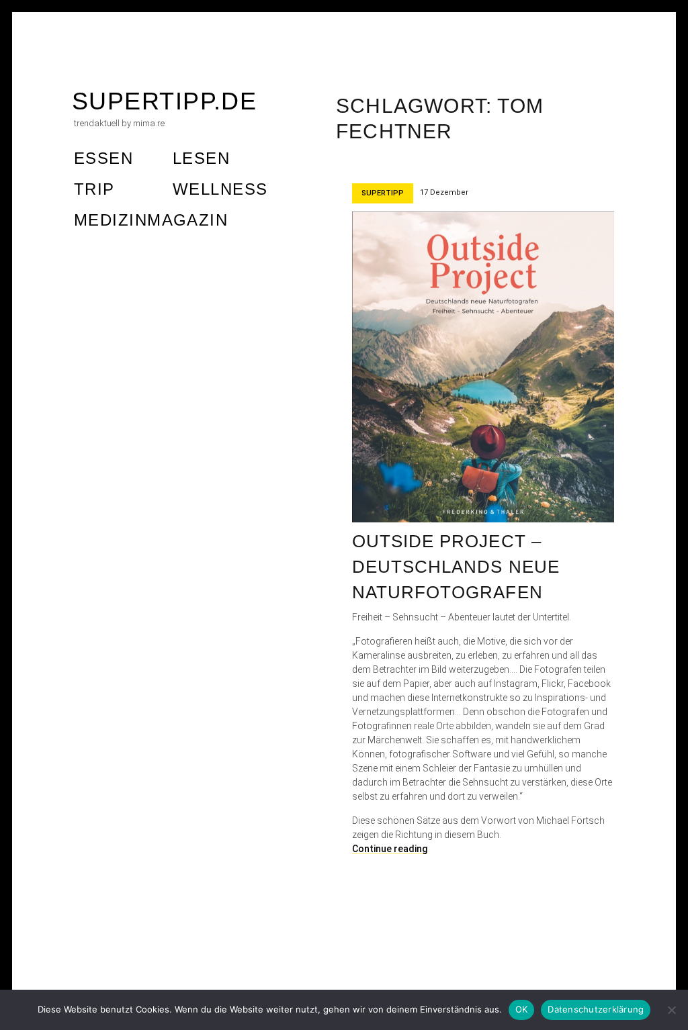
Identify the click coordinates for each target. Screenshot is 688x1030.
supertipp (382, 193)
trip (94, 189)
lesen (201, 158)
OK (521, 1009)
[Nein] (671, 1010)
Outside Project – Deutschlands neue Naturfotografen (456, 566)
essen (103, 158)
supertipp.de (164, 101)
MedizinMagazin (151, 220)
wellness (220, 189)
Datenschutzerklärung (596, 1009)
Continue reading (389, 848)
